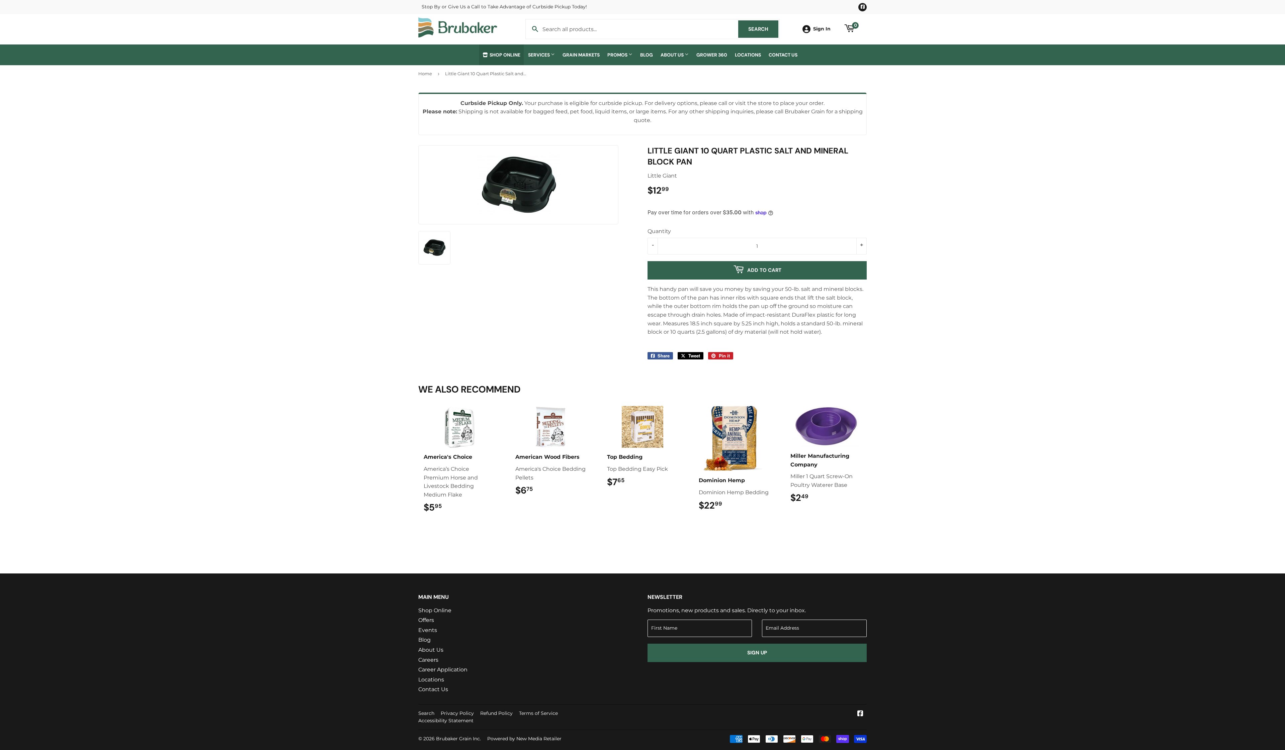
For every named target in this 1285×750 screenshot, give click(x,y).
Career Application (442, 669)
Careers (428, 660)
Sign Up (757, 652)
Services (539, 55)
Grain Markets (581, 55)
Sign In (822, 28)
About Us (673, 55)
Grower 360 (711, 55)
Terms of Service (538, 713)
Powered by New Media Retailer (524, 738)
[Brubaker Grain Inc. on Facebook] (860, 714)
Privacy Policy (457, 713)
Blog (646, 55)
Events (427, 630)
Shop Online (504, 55)
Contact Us (783, 55)
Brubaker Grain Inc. (458, 738)
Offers (426, 620)
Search (763, 29)
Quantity (659, 231)
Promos (617, 55)
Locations (748, 55)
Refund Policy (496, 713)
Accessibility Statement (446, 720)
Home (425, 73)
